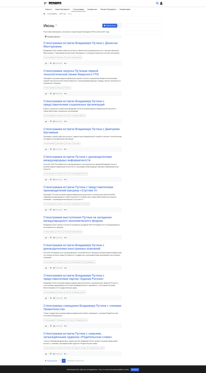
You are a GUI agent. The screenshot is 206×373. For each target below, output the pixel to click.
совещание (62, 320)
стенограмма (50, 57)
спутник (86, 204)
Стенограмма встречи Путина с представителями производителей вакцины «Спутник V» (78, 188)
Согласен (135, 369)
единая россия (79, 292)
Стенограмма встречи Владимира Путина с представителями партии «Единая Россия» (73, 277)
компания (77, 262)
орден (84, 348)
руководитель (89, 262)
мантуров (77, 57)
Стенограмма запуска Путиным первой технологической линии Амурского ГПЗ (71, 72)
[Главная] (44, 14)
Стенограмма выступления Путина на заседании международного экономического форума (77, 219)
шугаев (76, 143)
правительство (82, 320)
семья (76, 348)
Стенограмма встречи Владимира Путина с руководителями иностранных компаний (73, 246)
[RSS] (56, 25)
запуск (60, 88)
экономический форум (73, 232)
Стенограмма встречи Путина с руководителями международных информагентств (77, 158)
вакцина (77, 204)
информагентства (80, 174)
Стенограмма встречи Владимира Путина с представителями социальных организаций (74, 102)
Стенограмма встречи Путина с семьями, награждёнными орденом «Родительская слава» (77, 335)
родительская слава (97, 348)
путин (69, 57)
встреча (61, 57)
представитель (79, 115)
